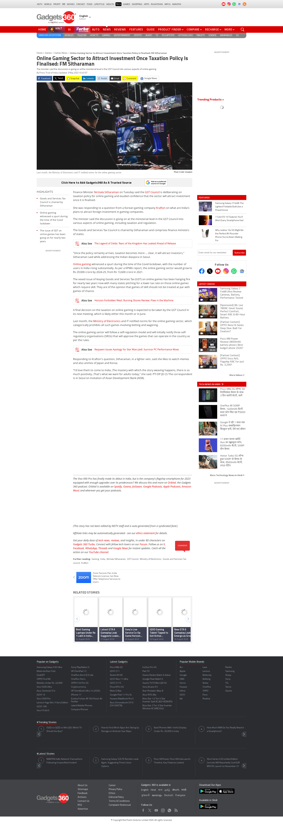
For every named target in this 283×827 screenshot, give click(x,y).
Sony (227, 679)
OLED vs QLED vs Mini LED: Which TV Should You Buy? (64, 730)
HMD (182, 679)
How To (94, 35)
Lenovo (206, 671)
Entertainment (122, 35)
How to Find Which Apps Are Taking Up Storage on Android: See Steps (120, 730)
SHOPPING (137, 4)
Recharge (212, 29)
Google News (120, 548)
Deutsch (168, 795)
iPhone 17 (76, 695)
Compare (193, 29)
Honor (183, 683)
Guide (151, 29)
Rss (176, 810)
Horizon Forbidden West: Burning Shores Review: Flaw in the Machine (133, 300)
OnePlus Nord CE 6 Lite (82, 675)
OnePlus (207, 687)
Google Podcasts (152, 486)
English (145, 790)
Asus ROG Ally (149, 695)
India (102, 559)
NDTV (39, 4)
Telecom (81, 35)
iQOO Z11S (115, 683)
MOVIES (71, 4)
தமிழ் (167, 790)
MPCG (167, 4)
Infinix (182, 691)
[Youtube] (218, 271)
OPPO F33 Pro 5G (79, 683)
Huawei (183, 687)
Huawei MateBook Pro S (122, 699)
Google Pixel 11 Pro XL (121, 695)
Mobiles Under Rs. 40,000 (49, 683)
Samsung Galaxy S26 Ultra (49, 667)
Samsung (229, 671)
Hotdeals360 (185, 35)
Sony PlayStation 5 (80, 667)
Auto (96, 29)
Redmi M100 (116, 675)
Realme (206, 699)
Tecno (228, 687)
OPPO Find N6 (44, 679)
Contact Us (83, 801)
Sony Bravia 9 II (150, 687)
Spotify (118, 486)
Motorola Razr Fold (46, 671)
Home (42, 29)
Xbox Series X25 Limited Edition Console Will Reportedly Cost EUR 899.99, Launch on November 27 (223, 763)
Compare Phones (79, 709)
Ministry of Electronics (107, 321)
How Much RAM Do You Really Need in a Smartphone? (225, 730)
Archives (82, 797)
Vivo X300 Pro (44, 699)
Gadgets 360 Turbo (84, 544)
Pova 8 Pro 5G (117, 687)
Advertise (83, 809)
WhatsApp (91, 548)
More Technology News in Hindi (226, 475)
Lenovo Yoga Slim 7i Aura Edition (52, 702)
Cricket (80, 4)
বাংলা (160, 790)
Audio (149, 35)
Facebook (78, 548)
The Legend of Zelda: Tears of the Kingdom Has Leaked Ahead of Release (135, 243)
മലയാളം (157, 795)
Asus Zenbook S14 (46, 691)
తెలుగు (175, 790)
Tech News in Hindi (210, 384)
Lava (205, 667)
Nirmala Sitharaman (106, 192)
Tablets (200, 35)
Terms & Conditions (119, 801)
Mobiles (69, 35)
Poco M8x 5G (116, 667)
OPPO (205, 691)
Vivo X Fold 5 (43, 710)
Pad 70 (145, 671)
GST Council (152, 192)
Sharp (228, 675)
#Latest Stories (46, 754)
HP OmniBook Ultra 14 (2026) (85, 691)
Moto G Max (115, 691)
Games (126, 4)
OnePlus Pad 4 (78, 679)
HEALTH (110, 4)
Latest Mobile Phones (81, 705)
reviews (115, 540)
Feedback (82, 793)
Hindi (153, 790)
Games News (60, 53)
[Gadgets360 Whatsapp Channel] (234, 271)
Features (136, 29)
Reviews (120, 29)
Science (212, 35)
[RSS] (244, 4)
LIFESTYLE (99, 4)
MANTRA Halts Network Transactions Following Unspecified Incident (64, 761)
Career (112, 785)
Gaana (127, 486)
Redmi (228, 667)
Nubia (205, 683)
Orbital (172, 482)
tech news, (104, 540)
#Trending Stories (47, 722)
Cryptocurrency (78, 687)
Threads (102, 548)
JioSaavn (137, 486)
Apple (182, 671)
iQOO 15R (42, 706)
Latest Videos (207, 284)
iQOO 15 (41, 695)
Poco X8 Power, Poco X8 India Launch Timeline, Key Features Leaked (172, 761)
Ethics (112, 793)
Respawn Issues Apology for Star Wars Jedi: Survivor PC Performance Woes (136, 349)
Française (180, 795)
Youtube (156, 810)
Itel (181, 699)
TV (157, 35)
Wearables (226, 35)
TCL (227, 683)
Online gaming (82, 264)
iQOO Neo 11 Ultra (119, 679)
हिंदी (63, 4)
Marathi (176, 4)
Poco (205, 695)
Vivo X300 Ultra (44, 687)
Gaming (106, 35)
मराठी (183, 790)
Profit (56, 4)
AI (69, 29)
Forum (143, 544)
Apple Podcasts (171, 486)
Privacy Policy (115, 789)
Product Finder (169, 29)
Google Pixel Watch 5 (152, 679)
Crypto (138, 35)
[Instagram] (226, 271)
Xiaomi (228, 691)
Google (183, 675)
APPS (146, 4)
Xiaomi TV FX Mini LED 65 (154, 683)
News (107, 29)
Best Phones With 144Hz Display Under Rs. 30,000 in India (170, 730)
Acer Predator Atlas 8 (152, 691)
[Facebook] (202, 271)
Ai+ (181, 667)
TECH (118, 4)
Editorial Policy (116, 797)
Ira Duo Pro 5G (149, 667)
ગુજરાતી (145, 795)
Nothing (206, 679)
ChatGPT (41, 675)
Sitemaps (83, 789)
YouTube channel (98, 552)
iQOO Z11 (115, 671)
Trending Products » (210, 99)
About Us (82, 785)
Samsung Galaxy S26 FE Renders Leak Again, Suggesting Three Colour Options (120, 763)
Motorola (207, 675)
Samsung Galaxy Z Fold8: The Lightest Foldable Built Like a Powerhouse (229, 206)
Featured (204, 197)
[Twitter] (210, 271)
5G (237, 35)
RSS (80, 805)
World (48, 4)
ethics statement (145, 533)
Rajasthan (157, 4)
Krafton (160, 208)
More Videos (236, 375)
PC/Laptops (168, 35)
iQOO (182, 695)
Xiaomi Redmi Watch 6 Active (156, 675)
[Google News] (242, 271)
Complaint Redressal (120, 805)
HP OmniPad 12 (78, 671)
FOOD (89, 4)
